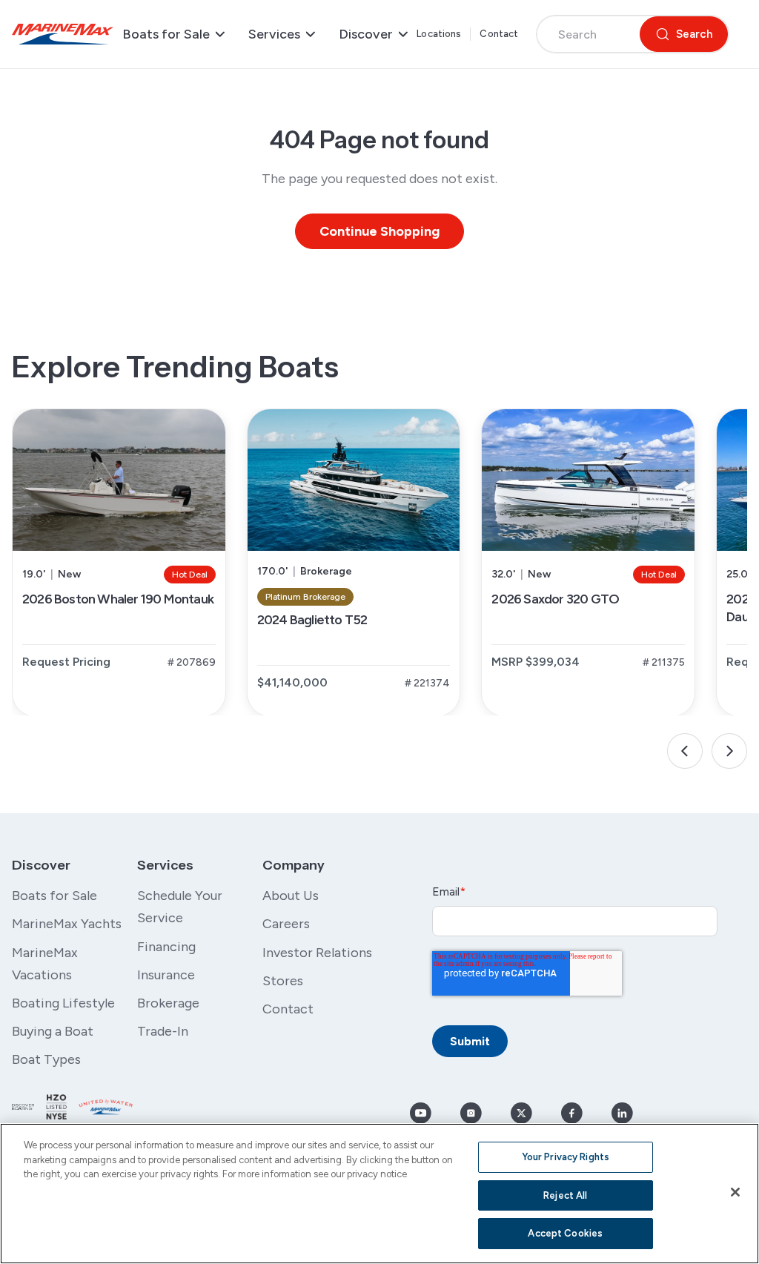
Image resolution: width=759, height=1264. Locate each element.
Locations (439, 33)
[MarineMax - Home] (62, 34)
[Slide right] (729, 751)
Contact (499, 33)
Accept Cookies (565, 1233)
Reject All (565, 1195)
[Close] (735, 1192)
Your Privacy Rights (565, 1156)
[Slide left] (685, 751)
